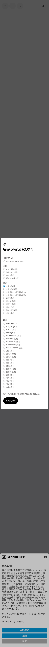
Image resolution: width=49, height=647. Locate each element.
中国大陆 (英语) (11, 289)
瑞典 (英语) (10, 378)
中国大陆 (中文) (11, 286)
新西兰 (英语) (11, 304)
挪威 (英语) (10, 366)
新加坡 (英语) (11, 301)
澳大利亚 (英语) (11, 310)
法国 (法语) (10, 375)
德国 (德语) (10, 360)
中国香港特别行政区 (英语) (16, 295)
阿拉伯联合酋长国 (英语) (15, 261)
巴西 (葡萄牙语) (11, 269)
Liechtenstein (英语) (13, 336)
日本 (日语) (10, 307)
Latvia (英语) (10, 333)
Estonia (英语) (11, 324)
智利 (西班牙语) (11, 272)
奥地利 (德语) (11, 354)
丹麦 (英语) (10, 351)
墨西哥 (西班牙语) (12, 278)
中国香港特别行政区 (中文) (16, 292)
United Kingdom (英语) (14, 348)
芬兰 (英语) (10, 387)
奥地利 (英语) (11, 357)
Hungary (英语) (11, 327)
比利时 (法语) (11, 369)
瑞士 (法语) (10, 384)
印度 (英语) (10, 298)
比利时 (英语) (11, 372)
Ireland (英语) (11, 330)
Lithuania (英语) (12, 339)
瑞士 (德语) (10, 381)
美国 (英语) (10, 275)
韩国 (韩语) (10, 313)
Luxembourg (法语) (13, 342)
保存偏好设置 (10, 401)
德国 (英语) (10, 363)
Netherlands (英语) (13, 345)
